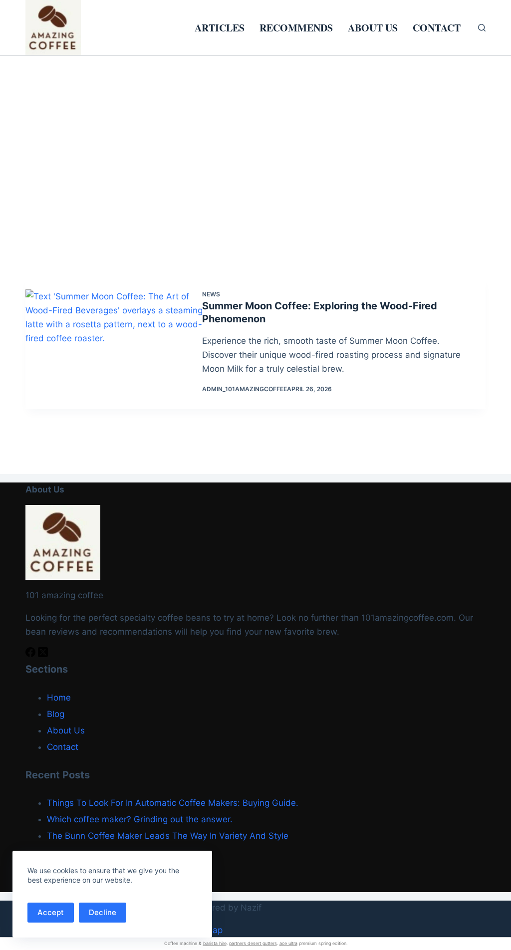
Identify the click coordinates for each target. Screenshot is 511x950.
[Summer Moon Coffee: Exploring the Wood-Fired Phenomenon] (121, 341)
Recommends (296, 27)
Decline (102, 912)
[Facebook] (31, 654)
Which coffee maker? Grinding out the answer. (140, 819)
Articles (220, 27)
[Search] (482, 27)
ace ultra (288, 943)
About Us (373, 27)
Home (59, 698)
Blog (55, 714)
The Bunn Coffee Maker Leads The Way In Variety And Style (167, 836)
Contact (437, 27)
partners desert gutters (253, 943)
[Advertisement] (255, 131)
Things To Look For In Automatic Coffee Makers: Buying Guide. (172, 803)
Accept (50, 912)
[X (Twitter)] (43, 654)
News (211, 294)
